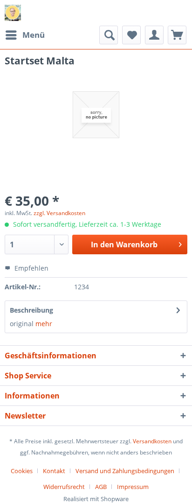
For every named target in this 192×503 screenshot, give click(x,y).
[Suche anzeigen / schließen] (108, 35)
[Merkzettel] (131, 35)
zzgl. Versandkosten (59, 213)
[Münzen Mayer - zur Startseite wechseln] (13, 13)
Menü (33, 34)
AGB (101, 486)
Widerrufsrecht (64, 486)
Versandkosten (152, 441)
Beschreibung (31, 310)
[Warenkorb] (177, 35)
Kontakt (54, 471)
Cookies (22, 471)
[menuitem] (24, 35)
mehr (43, 323)
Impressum (133, 486)
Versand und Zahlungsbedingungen (124, 471)
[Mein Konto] (154, 35)
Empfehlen (30, 268)
